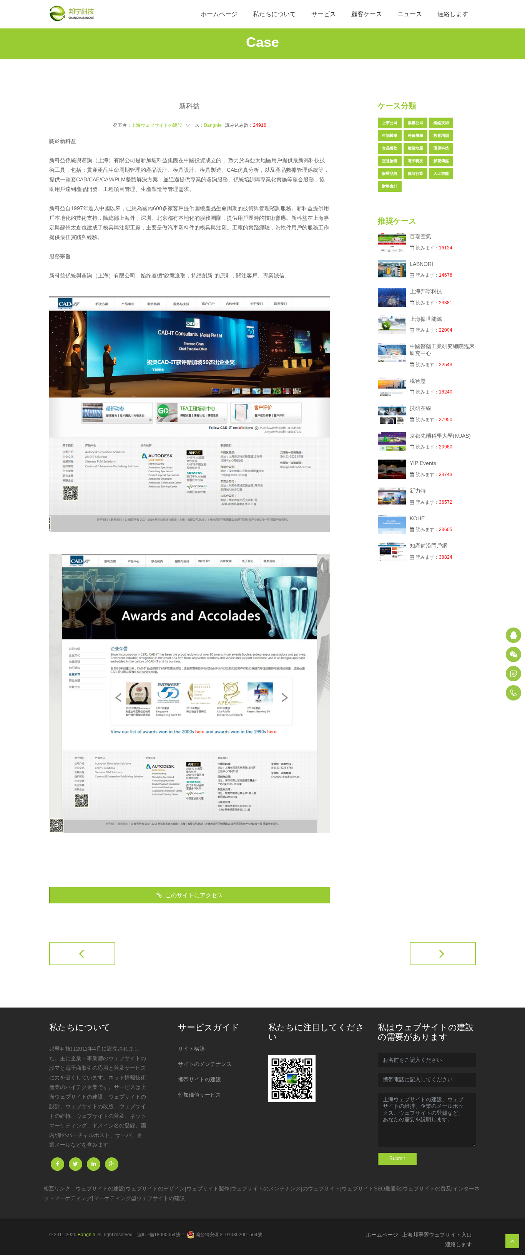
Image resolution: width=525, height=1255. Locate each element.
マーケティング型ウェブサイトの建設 (139, 1198)
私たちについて (274, 14)
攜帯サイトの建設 (199, 1079)
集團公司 (415, 123)
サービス (323, 14)
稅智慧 (418, 381)
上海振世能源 (426, 319)
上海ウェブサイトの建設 (156, 125)
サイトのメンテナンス (205, 1064)
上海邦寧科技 (426, 291)
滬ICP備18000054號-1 (160, 1234)
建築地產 (415, 148)
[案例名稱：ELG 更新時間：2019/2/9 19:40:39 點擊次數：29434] (443, 953)
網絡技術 (441, 123)
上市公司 (389, 123)
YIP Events (423, 463)
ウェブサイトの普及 (427, 1188)
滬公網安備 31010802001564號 (229, 1234)
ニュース (409, 14)
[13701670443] (513, 693)
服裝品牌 (389, 173)
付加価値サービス (199, 1095)
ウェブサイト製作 (207, 1188)
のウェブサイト (321, 1188)
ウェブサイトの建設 (100, 1188)
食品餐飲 (389, 148)
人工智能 (441, 173)
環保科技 (441, 148)
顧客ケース (366, 14)
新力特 (418, 491)
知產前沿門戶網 (428, 546)
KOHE (417, 518)
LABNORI (421, 264)
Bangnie (213, 125)
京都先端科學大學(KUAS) (440, 436)
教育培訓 (441, 135)
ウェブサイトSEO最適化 (371, 1188)
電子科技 (415, 161)
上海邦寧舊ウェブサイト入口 (437, 1235)
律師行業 (415, 173)
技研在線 (420, 408)
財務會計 (389, 186)
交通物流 (389, 161)
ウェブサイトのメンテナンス (266, 1188)
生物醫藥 (389, 135)
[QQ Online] (513, 635)
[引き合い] (513, 673)
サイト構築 (191, 1049)
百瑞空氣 (420, 236)
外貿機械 (415, 135)
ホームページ (219, 14)
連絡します (452, 14)
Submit (397, 1158)
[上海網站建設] (74, 14)
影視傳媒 (441, 161)
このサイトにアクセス (193, 895)
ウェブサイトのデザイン (155, 1188)
